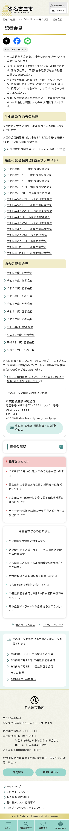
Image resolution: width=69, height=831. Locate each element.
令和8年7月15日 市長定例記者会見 (29, 175)
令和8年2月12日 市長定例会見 (27, 241)
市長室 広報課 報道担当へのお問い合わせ (36, 427)
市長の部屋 (42, 19)
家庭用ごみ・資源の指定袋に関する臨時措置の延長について (36, 499)
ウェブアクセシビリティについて (25, 808)
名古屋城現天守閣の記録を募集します (31, 576)
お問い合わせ (51, 772)
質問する (43, 828)
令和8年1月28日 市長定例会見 (26, 247)
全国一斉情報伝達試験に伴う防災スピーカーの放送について (36, 513)
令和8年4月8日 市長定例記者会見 (28, 217)
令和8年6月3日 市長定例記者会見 (28, 193)
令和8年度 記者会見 (19, 273)
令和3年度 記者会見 (20, 311)
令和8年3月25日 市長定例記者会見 (29, 223)
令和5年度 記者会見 (19, 296)
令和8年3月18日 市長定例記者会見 (29, 229)
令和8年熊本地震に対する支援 (27, 541)
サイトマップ (14, 786)
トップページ (25, 19)
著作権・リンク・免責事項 (21, 802)
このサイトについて (18, 792)
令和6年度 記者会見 (20, 288)
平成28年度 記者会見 (20, 350)
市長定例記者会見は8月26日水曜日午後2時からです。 (36, 595)
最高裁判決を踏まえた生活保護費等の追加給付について (35, 486)
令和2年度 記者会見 (20, 319)
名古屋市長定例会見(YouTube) (34, 149)
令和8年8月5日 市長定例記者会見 (28, 169)
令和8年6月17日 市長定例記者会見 (29, 187)
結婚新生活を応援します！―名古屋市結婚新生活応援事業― (35, 552)
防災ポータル (58, 10)
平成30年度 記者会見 (20, 335)
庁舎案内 (18, 772)
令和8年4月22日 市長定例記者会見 (29, 211)
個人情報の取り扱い (19, 797)
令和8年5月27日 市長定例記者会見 (29, 199)
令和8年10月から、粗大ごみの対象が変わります (36, 473)
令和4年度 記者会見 (20, 304)
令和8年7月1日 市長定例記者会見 (28, 181)
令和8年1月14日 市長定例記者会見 (29, 253)
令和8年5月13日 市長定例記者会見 (29, 205)
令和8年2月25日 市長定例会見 (27, 235)
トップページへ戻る (53, 625)
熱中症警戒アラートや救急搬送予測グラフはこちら (36, 608)
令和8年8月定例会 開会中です (27, 585)
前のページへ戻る (25, 625)
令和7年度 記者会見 (20, 280)
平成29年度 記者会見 (20, 342)
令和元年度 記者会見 (20, 327)
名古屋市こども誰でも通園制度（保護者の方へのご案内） (36, 565)
